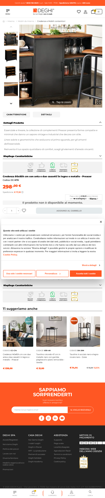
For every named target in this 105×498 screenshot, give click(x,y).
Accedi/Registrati (10, 440)
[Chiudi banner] (101, 222)
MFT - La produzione (37, 451)
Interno (11, 21)
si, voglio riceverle (80, 410)
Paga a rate (59, 443)
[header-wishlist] (79, 12)
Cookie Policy (10, 255)
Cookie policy (60, 462)
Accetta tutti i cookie (86, 273)
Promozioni (8, 469)
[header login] (85, 12)
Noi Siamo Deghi (35, 440)
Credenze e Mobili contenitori (51, 21)
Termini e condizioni (63, 454)
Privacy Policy (60, 458)
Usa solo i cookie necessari (19, 273)
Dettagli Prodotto (13, 123)
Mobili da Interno (26, 21)
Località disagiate (61, 447)
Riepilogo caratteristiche (18, 156)
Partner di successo (36, 454)
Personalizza (51, 273)
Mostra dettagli (89, 265)
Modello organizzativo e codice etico (13, 464)
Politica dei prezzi (11, 449)
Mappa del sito (60, 465)
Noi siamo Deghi (10, 444)
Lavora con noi (9, 454)
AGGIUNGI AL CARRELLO (69, 211)
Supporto (58, 440)
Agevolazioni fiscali (62, 451)
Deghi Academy (35, 462)
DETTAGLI (46, 114)
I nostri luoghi (34, 443)
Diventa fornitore (10, 458)
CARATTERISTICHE (16, 114)
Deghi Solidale (34, 458)
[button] (90, 493)
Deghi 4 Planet (35, 447)
